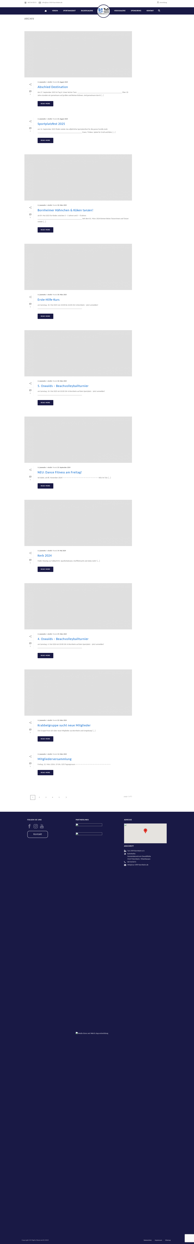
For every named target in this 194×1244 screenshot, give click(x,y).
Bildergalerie (87, 11)
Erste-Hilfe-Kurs (49, 299)
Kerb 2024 (45, 555)
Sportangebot (69, 11)
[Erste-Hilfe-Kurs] (78, 267)
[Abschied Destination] (78, 54)
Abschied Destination (53, 87)
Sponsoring (136, 11)
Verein (55, 11)
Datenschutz (148, 1240)
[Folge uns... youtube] (42, 826)
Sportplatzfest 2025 (51, 124)
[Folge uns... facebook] (29, 826)
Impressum (158, 1240)
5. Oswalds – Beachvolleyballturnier (63, 386)
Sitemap (168, 1240)
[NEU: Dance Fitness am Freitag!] (78, 440)
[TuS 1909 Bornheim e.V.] (103, 11)
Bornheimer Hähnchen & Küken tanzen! (65, 210)
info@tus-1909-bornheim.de (52, 2)
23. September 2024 (63, 467)
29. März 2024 (62, 634)
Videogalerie (120, 11)
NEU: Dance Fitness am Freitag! (60, 472)
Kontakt (150, 11)
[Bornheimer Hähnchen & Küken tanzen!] (78, 177)
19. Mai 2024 (61, 551)
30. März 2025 (62, 205)
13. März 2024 (62, 754)
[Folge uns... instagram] (36, 826)
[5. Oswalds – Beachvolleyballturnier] (78, 353)
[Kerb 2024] (78, 523)
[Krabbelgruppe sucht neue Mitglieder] (78, 692)
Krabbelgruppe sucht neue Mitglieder (64, 725)
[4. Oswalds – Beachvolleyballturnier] (78, 606)
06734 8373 (32, 2)
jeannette (43, 82)
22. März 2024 (62, 720)
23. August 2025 (62, 82)
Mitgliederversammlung (55, 759)
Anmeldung (163, 2)
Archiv (50, 82)
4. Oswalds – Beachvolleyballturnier (63, 639)
